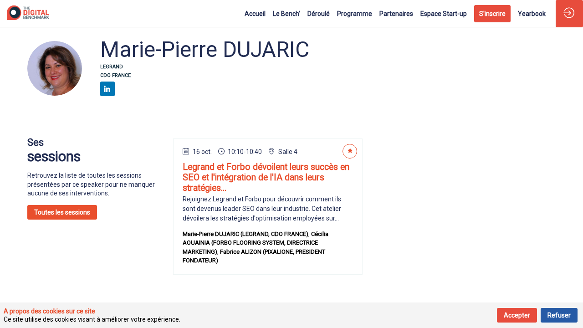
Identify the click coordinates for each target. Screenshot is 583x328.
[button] (492, 13)
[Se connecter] (569, 13)
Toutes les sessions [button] (62, 212)
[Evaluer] (350, 151)
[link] (255, 13)
